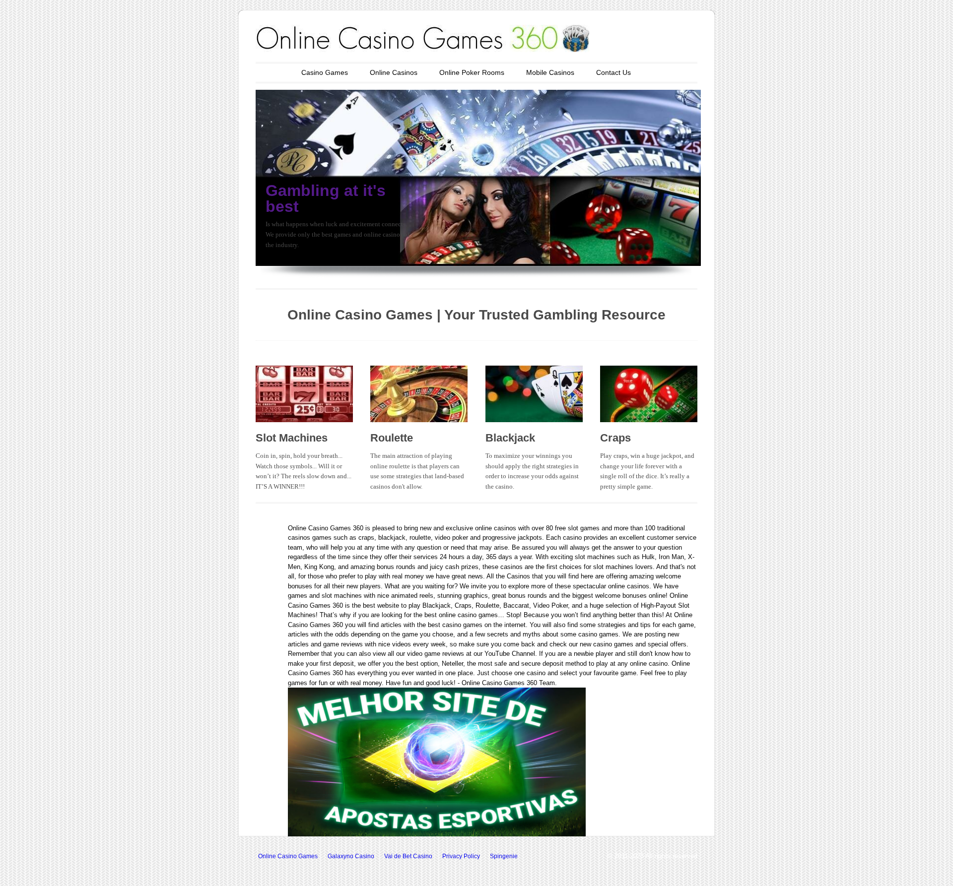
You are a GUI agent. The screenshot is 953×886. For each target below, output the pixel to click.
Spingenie (504, 856)
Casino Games (324, 72)
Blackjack (510, 438)
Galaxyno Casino (351, 856)
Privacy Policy (461, 856)
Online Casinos (393, 72)
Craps (615, 438)
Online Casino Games (288, 856)
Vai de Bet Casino (408, 856)
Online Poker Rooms (471, 72)
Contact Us (613, 72)
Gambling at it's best (326, 198)
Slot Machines (292, 438)
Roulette (391, 438)
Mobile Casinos (550, 72)
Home (270, 72)
